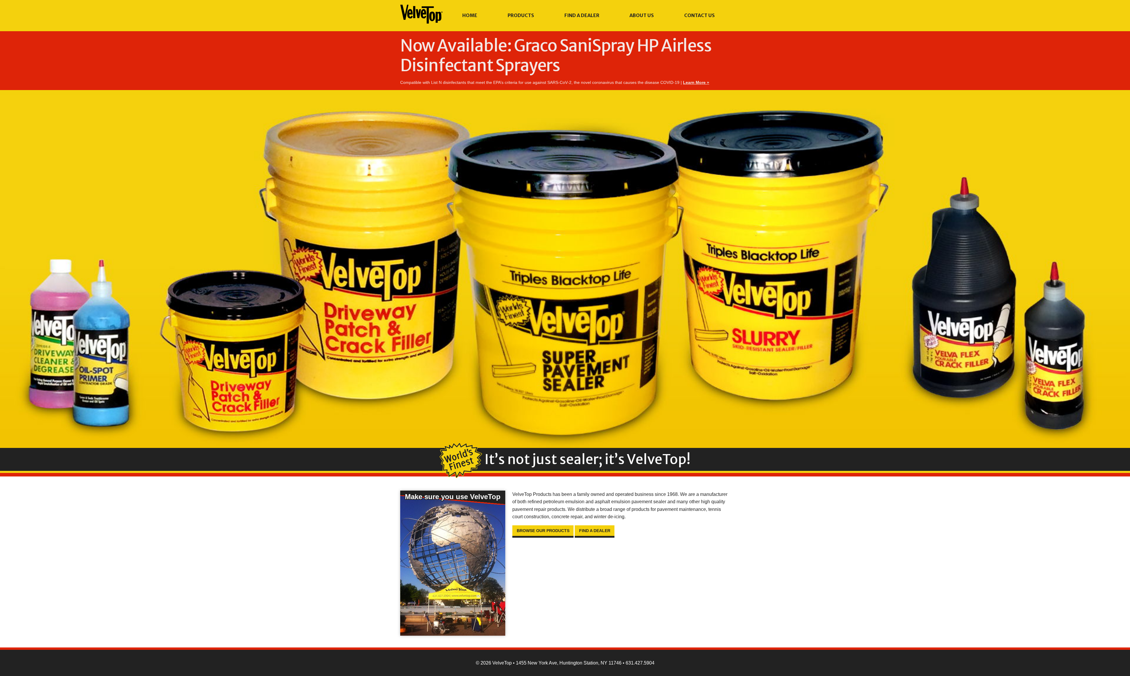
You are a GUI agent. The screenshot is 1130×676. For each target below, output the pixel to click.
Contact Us (699, 15)
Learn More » (696, 82)
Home (469, 15)
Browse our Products (543, 530)
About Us (641, 15)
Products (521, 15)
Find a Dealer (581, 15)
